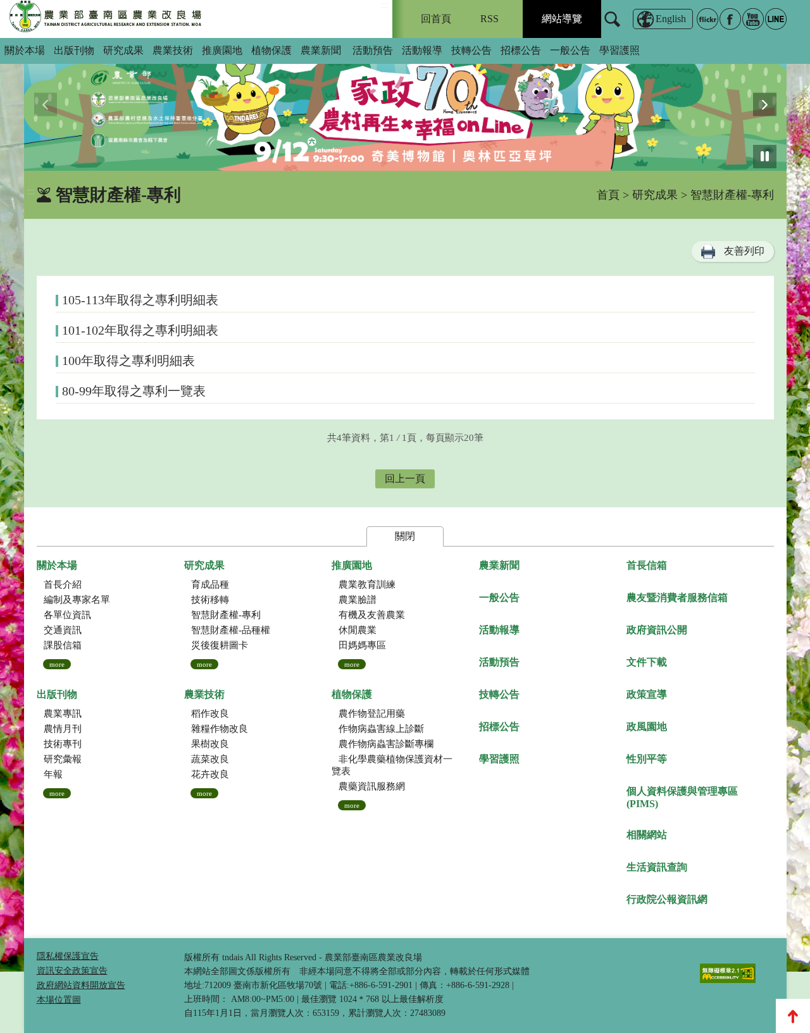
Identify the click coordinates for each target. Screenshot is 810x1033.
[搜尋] (612, 27)
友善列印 (744, 250)
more (57, 664)
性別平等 (646, 758)
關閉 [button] (405, 536)
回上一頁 (405, 478)
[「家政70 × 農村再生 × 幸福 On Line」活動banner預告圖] (405, 104)
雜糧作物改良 (219, 729)
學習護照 (619, 50)
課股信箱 (63, 645)
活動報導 (422, 50)
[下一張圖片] (764, 104)
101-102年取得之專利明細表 (140, 330)
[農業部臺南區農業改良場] (106, 19)
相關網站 (646, 834)
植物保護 (271, 50)
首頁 (608, 195)
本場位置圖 (59, 1000)
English (671, 18)
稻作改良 (210, 713)
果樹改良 (210, 744)
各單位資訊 (67, 615)
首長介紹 (63, 584)
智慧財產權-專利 (226, 615)
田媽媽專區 (362, 645)
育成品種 (210, 584)
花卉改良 (210, 774)
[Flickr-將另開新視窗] (707, 19)
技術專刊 (63, 744)
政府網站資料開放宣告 (81, 985)
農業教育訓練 (367, 584)
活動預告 (372, 50)
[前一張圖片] (46, 104)
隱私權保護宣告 (68, 956)
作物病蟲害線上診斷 (381, 729)
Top (793, 1016)
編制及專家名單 (77, 600)
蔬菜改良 (210, 759)
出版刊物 (74, 50)
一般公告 (570, 50)
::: (385, 4)
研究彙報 (63, 759)
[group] (405, 104)
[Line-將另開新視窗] (776, 19)
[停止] (764, 156)
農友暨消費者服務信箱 (677, 597)
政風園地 (646, 726)
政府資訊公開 (656, 629)
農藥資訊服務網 (372, 786)
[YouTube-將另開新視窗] (753, 19)
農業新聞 (321, 50)
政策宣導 (646, 694)
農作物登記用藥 (372, 713)
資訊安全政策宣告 (72, 970)
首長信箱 (646, 565)
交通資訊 (63, 630)
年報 (53, 774)
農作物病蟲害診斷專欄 (386, 744)
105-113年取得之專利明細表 (140, 300)
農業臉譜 (358, 600)
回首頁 (436, 18)
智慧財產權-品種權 (230, 630)
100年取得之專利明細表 (128, 361)
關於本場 (24, 50)
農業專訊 (63, 713)
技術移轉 (210, 600)
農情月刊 (63, 729)
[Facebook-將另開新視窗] (730, 19)
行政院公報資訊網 (666, 899)
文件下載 (646, 662)
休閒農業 (358, 630)
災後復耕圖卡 (219, 645)
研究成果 (123, 50)
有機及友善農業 (372, 615)
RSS (489, 18)
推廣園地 (222, 50)
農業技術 (173, 50)
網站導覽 (562, 18)
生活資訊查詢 (656, 867)
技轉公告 (471, 50)
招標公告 (521, 50)
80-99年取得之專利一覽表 (134, 391)
